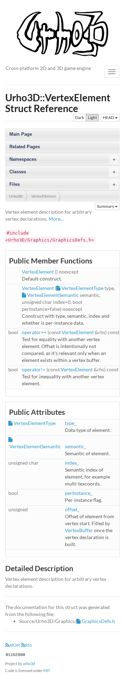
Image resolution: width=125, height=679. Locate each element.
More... (56, 219)
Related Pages (24, 146)
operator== (34, 332)
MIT (46, 670)
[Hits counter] (15, 654)
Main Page (20, 134)
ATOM (14, 645)
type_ (70, 423)
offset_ (72, 509)
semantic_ (75, 446)
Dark (79, 117)
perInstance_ (78, 493)
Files (62, 184)
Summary (106, 206)
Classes (62, 171)
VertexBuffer (79, 530)
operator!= (33, 369)
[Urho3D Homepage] (62, 33)
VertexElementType (82, 288)
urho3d (29, 663)
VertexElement (43, 196)
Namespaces (62, 159)
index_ (72, 463)
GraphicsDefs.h (98, 621)
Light (92, 117)
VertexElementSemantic (53, 295)
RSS (28, 645)
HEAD (109, 117)
